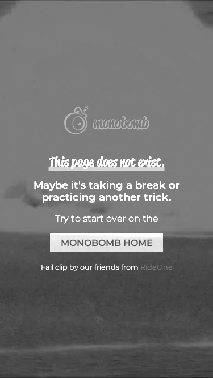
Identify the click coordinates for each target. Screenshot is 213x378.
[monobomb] (106, 121)
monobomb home (107, 242)
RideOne (156, 267)
